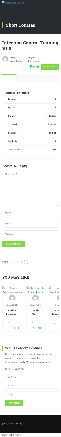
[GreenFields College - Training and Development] (21, 3)
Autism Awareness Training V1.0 (12, 312)
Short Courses (34, 61)
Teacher (13, 58)
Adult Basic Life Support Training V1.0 (35, 312)
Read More (12, 292)
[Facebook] (13, 262)
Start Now (49, 67)
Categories (32, 58)
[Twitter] (19, 262)
